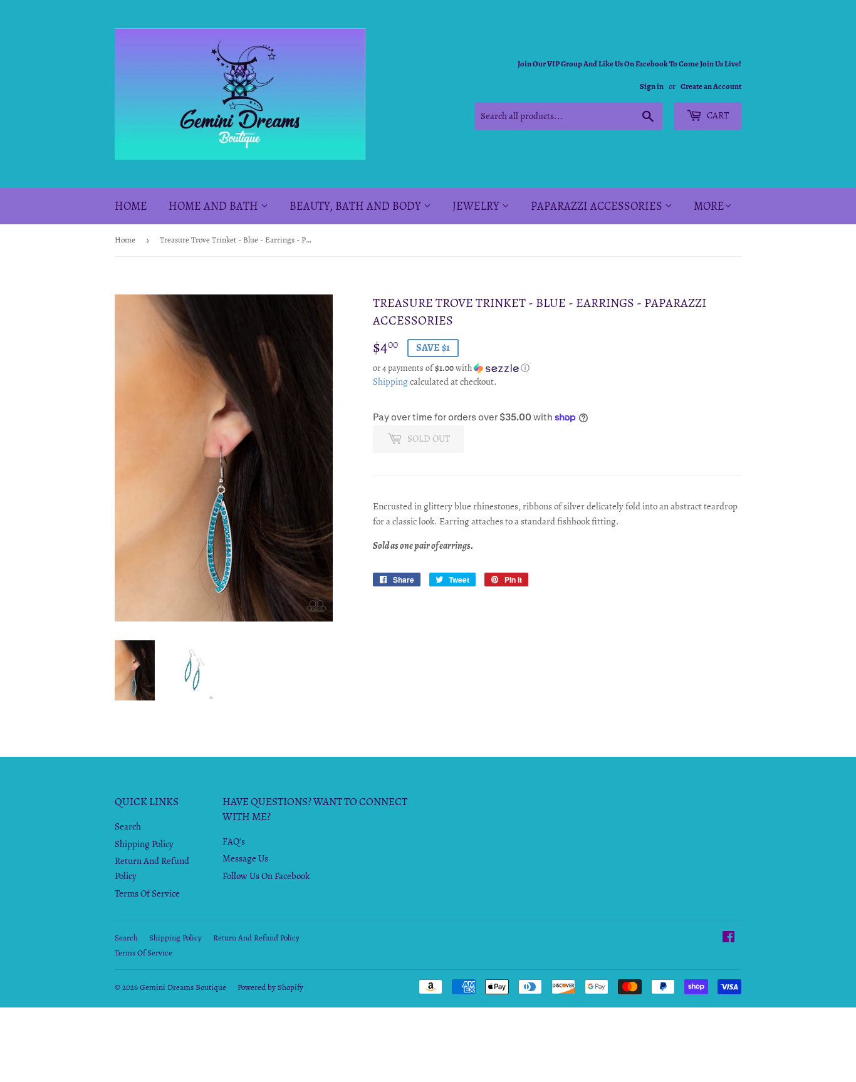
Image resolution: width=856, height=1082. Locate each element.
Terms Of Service (147, 893)
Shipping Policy (144, 844)
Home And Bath (215, 206)
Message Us (245, 858)
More (709, 206)
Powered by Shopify (270, 987)
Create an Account (711, 86)
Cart (717, 115)
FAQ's (233, 841)
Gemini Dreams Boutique (183, 987)
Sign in (652, 86)
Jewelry (477, 206)
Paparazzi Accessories (598, 206)
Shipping (390, 381)
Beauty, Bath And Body (357, 206)
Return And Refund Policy (256, 937)
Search (128, 826)
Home (131, 206)
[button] (557, 368)
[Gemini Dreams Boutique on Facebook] (728, 938)
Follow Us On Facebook (266, 876)
